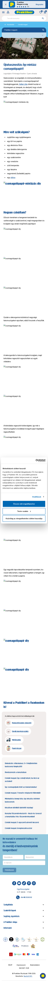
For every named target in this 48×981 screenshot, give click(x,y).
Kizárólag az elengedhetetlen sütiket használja (24, 518)
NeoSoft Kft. (28, 976)
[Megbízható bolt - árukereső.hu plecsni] (42, 939)
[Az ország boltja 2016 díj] (29, 939)
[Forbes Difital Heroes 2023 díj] (11, 939)
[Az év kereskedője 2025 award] (33, 946)
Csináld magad (22, 24)
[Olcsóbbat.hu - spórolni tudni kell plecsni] (25, 946)
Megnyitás (39, 4)
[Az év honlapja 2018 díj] (17, 939)
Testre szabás (22, 511)
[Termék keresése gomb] (43, 18)
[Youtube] (19, 883)
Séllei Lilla (23, 84)
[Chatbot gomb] (43, 976)
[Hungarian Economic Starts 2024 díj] (5, 939)
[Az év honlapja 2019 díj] (23, 939)
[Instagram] (34, 883)
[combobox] (24, 18)
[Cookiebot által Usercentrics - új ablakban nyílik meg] (35, 460)
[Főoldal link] (24, 12)
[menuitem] (3, 12)
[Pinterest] (29, 883)
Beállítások (36, 497)
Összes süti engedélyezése (24, 504)
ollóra (12, 178)
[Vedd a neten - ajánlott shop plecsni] (15, 946)
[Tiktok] (24, 883)
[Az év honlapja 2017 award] (36, 939)
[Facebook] (14, 883)
